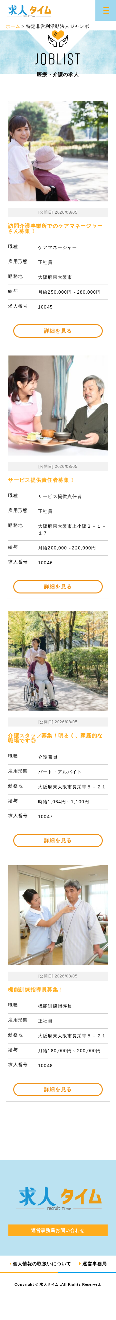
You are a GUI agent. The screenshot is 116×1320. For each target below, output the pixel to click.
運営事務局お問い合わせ (58, 1230)
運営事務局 (94, 1263)
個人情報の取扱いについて (42, 1263)
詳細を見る (58, 330)
